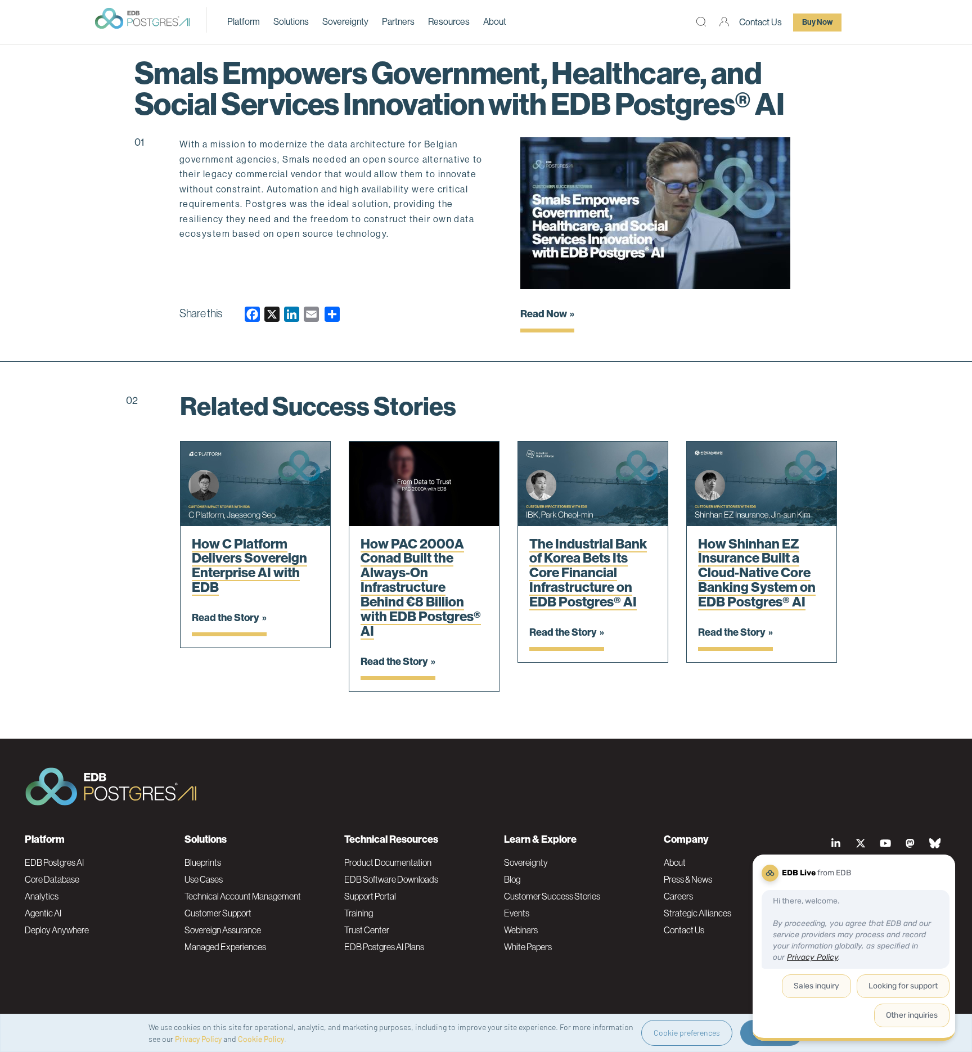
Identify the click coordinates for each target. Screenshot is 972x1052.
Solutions (291, 21)
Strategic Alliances (697, 913)
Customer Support (217, 913)
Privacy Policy (198, 1039)
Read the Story (225, 618)
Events (516, 913)
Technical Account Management (242, 896)
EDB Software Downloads (391, 879)
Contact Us (760, 22)
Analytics (41, 896)
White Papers (528, 947)
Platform (243, 21)
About (494, 21)
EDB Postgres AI (54, 862)
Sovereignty (345, 21)
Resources (449, 21)
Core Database (52, 879)
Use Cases (203, 879)
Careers (678, 896)
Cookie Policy (261, 1039)
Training (358, 913)
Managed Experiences (225, 947)
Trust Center (366, 930)
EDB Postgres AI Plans (384, 947)
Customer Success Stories (552, 896)
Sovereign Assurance (222, 930)
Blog (512, 879)
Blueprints (202, 862)
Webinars (521, 930)
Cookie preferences (687, 1032)
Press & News (688, 879)
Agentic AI (43, 913)
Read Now (543, 314)
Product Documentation (387, 862)
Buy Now (817, 22)
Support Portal (370, 896)
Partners (398, 21)
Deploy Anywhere (57, 930)
